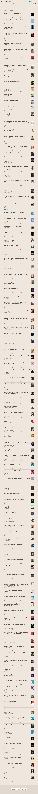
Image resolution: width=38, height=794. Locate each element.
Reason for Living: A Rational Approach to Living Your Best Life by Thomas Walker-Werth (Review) (16, 603)
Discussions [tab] (11, 10)
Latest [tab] (5, 10)
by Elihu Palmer (6, 513)
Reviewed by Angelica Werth (8, 147)
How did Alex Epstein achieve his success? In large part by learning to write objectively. (16, 328)
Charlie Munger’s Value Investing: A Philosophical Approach (16, 769)
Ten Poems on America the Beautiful (11, 100)
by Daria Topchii (6, 131)
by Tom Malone (6, 591)
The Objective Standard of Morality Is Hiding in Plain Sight (16, 434)
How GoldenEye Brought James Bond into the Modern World (16, 355)
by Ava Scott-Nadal (7, 76)
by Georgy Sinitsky (7, 52)
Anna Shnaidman (8, 115)
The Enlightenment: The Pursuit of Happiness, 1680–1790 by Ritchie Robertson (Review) (16, 281)
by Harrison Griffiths (7, 575)
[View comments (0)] (12, 17)
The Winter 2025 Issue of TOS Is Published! (12, 333)
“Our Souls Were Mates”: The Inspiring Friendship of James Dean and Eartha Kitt (16, 259)
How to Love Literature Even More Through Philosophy (15, 680)
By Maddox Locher (7, 688)
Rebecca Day (8, 176)
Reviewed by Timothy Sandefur (9, 394)
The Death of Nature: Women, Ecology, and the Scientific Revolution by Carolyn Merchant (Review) (15, 303)
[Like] (4, 243)
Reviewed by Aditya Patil (8, 422)
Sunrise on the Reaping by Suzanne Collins (12, 674)
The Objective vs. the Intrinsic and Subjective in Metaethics (16, 383)
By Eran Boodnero (7, 669)
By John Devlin (6, 44)
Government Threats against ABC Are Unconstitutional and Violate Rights (16, 456)
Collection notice (27, 786)
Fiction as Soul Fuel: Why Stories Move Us (12, 518)
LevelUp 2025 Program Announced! (11, 701)
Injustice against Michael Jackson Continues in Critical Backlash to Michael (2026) (15, 137)
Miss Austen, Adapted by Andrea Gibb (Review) (13, 711)
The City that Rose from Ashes (9, 407)
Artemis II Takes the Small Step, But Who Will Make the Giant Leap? (16, 181)
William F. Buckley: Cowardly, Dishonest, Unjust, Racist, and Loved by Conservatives (16, 363)
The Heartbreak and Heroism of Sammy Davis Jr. (14, 499)
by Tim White (6, 139)
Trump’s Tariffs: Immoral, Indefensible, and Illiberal (14, 751)
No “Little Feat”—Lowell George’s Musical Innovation (15, 174)
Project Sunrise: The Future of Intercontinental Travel (15, 19)
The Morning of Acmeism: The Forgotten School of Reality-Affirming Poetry (16, 50)
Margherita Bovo (9, 170)
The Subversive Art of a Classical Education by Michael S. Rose (17, 251)
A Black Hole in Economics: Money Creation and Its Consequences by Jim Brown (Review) (14, 625)
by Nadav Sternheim (7, 726)
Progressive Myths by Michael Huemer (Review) (14, 574)
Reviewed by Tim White (8, 28)
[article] (19, 15)
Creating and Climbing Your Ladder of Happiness (14, 717)
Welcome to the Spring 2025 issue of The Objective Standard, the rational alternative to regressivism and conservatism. (16, 745)
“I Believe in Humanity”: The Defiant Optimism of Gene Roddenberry (15, 340)
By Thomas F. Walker (7, 21)
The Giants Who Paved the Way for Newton (13, 399)
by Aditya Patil (6, 153)
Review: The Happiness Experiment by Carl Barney (14, 596)
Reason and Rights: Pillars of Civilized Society (13, 449)
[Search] (33, 11)
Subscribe (31, 1)
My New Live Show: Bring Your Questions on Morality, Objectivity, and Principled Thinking (15, 295)
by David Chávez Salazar (8, 771)
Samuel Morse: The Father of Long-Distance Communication (16, 152)
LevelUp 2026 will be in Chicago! (10, 406)
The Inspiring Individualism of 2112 (11, 288)
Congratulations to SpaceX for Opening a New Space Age (15, 486)
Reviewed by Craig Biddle (8, 605)
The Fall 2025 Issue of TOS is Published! (12, 493)
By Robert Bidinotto (7, 58)
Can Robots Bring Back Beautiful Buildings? (13, 232)
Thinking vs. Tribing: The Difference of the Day (13, 470)
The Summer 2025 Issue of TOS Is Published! (13, 582)
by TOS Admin (6, 82)
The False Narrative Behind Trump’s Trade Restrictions (15, 538)
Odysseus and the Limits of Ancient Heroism (13, 43)
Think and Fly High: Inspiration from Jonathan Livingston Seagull (16, 219)
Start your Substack (16, 789)
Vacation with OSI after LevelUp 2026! (12, 81)
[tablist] (9, 11)
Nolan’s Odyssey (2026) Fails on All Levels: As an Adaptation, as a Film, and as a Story (16, 26)
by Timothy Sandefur (7, 108)
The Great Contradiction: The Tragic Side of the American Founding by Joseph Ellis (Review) (16, 393)
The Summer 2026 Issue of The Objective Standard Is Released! (17, 87)
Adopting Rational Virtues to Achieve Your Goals (14, 610)
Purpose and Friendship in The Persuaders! (13, 203)
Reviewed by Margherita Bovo (9, 169)
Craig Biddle (8, 96)
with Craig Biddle (6, 297)
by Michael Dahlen (7, 539)
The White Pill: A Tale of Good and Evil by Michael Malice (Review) (15, 421)
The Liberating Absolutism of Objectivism (12, 13)
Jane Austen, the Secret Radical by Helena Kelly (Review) (15, 146)
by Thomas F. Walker (7, 89)
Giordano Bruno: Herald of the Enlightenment (13, 763)
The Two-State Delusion (9, 427)
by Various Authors (7, 101)
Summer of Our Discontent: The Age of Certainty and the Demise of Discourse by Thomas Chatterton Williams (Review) (17, 478)
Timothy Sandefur (9, 109)
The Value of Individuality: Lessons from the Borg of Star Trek (16, 442)
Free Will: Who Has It (8, 737)
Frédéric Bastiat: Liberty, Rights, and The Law (13, 590)
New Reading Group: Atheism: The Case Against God (14, 686)
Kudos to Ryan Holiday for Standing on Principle (14, 646)
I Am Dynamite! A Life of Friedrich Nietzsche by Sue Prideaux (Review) (16, 167)
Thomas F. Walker (9, 22)
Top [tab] (7, 10)
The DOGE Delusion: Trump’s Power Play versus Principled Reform (16, 617)
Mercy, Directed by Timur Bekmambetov (12, 239)
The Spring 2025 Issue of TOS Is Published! (12, 743)
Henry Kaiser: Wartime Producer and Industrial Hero (15, 724)
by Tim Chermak (6, 227)
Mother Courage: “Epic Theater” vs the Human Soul (14, 113)
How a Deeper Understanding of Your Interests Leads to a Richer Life (16, 661)
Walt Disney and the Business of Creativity (13, 226)
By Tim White (6, 36)
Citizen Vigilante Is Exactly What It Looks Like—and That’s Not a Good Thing (16, 34)
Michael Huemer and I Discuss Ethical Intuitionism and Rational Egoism (15, 319)
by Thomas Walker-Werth (8, 597)
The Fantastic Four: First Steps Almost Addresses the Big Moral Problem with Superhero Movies (15, 464)
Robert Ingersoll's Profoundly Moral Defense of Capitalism (16, 695)
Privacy (20, 786)
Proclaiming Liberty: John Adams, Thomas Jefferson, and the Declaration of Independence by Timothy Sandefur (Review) (16, 122)
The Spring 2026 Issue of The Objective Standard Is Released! (16, 212)
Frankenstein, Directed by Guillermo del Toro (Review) (15, 377)
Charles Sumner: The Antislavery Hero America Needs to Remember (15, 413)
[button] (1, 4)
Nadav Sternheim (10, 727)
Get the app (24, 789)
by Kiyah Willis (6, 429)
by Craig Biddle (6, 14)
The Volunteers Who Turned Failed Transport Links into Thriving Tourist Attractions (15, 66)
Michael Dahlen (11, 540)
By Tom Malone (6, 764)
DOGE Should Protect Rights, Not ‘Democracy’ (13, 757)
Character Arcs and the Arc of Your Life (12, 265)
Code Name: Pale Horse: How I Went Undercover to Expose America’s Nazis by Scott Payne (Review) (16, 633)
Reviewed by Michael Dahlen (8, 627)
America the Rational (8, 94)
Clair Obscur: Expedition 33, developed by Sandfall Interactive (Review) (14, 653)
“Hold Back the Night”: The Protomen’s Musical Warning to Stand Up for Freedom (16, 159)
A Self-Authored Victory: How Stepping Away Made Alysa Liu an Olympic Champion (16, 130)
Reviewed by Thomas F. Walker (9, 240)
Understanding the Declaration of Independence (14, 106)
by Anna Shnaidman (7, 114)
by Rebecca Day (6, 175)
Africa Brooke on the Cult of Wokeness (12, 731)
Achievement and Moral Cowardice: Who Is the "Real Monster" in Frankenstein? (17, 370)
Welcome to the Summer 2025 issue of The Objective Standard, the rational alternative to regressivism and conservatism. (16, 585)
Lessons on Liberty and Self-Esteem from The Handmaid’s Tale (16, 777)
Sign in (35, 1)
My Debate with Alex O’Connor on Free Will (13, 544)
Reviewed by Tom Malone (8, 124)
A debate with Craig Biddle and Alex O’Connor (11, 567)
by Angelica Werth (7, 267)
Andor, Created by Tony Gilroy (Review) (12, 639)
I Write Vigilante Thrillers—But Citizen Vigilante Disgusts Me (16, 57)
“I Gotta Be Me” (7, 667)
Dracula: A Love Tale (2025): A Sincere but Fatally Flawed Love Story (16, 197)
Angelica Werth (9, 268)
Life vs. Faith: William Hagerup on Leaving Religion (14, 559)
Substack (14, 791)
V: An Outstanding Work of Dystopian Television (14, 525)
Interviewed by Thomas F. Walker (9, 233)
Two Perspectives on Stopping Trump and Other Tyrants (15, 274)
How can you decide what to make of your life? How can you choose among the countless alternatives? (16, 719)
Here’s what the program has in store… (10, 191)
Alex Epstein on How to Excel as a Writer (12, 326)
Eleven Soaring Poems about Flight (11, 245)
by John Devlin (6, 372)
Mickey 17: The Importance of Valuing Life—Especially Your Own (16, 75)
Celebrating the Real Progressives (11, 506)
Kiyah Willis (11, 430)
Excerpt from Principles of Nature (11, 512)
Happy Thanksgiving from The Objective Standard (14, 349)
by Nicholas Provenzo (7, 275)
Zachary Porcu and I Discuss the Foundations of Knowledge (16, 310)
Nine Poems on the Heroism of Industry (12, 531)
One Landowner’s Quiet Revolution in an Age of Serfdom (15, 553)
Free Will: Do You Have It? (9, 565)
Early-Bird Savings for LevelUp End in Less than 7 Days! (15, 190)
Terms (23, 786)
